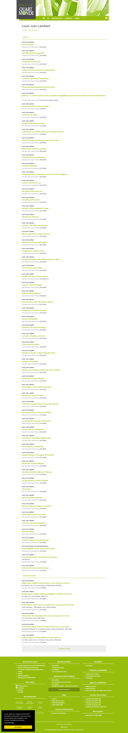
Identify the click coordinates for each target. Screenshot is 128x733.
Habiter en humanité (30, 361)
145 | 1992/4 (42, 338)
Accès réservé (79, 729)
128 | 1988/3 (42, 491)
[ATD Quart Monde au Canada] (30, 707)
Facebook (21, 688)
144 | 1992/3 (42, 347)
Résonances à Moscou (30, 217)
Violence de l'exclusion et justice (34, 310)
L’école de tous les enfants (32, 268)
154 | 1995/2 (42, 245)
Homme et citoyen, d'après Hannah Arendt (38, 353)
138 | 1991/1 (42, 406)
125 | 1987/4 (42, 525)
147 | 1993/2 (42, 304)
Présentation (57, 18)
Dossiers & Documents (59, 713)
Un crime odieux (28, 531)
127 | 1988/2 (42, 517)
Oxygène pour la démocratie (33, 251)
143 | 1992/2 (42, 355)
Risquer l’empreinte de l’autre (33, 123)
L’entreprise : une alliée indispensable (36, 438)
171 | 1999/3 (42, 126)
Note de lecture (33, 30)
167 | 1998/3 (42, 168)
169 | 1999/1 (42, 143)
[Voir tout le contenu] (84, 18)
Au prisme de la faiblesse (31, 293)
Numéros (68, 18)
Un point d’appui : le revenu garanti (35, 540)
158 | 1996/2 (42, 64)
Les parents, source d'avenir (33, 395)
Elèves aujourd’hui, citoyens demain (36, 234)
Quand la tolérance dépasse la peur (35, 208)
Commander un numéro (93, 676)
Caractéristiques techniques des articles (98, 690)
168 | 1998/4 (42, 160)
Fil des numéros (23, 686)
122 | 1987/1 (42, 570)
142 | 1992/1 (42, 372)
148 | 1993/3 (42, 296)
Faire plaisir (26, 489)
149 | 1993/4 (42, 287)
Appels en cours (91, 686)
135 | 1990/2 (42, 440)
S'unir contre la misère (30, 344)
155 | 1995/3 (42, 236)
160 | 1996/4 (42, 211)
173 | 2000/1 (42, 588)
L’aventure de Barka (29, 115)
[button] (48, 18)
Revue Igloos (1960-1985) (94, 715)
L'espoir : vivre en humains (32, 285)
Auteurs (54, 699)
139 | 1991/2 (42, 398)
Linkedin (20, 692)
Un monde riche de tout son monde (35, 106)
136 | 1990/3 (42, 432)
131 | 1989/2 (42, 474)
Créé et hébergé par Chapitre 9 (54, 729)
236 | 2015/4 (42, 89)
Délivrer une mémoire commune (34, 149)
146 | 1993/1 (42, 321)
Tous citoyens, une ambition (33, 446)
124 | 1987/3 (42, 72)
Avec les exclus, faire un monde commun (37, 302)
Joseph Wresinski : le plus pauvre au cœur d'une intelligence (45, 174)
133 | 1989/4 (42, 457)
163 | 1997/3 (42, 194)
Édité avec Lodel (69, 729)
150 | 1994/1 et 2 (44, 279)
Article (25, 30)
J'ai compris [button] (18, 727)
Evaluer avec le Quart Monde (33, 378)
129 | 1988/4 (42, 483)
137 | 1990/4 (42, 415)
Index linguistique (57, 705)
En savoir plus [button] (9, 722)
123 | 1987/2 (42, 534)
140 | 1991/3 (42, 389)
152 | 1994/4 (42, 270)
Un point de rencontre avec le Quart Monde (31, 665)
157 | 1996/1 (42, 219)
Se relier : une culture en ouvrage (34, 225)
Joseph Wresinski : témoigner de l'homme (38, 455)
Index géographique (58, 703)
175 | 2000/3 (42, 599)
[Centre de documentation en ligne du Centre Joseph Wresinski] (40, 712)
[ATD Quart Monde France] (40, 702)
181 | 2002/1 (42, 117)
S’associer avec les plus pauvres (34, 523)
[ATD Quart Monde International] (19, 702)
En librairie (89, 678)
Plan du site (64, 727)
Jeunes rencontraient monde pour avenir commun (41, 370)
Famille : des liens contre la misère (35, 276)
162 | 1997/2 (42, 81)
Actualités (89, 665)
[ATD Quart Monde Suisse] (40, 707)
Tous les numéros (63, 689)
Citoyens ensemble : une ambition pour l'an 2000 (40, 259)
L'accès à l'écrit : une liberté (32, 429)
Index (77, 18)
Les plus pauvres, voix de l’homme (35, 480)
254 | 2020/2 (42, 47)
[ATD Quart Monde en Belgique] (19, 707)
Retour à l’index (65, 648)
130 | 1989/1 (42, 449)
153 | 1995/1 (42, 262)
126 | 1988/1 (42, 508)
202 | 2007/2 (42, 109)
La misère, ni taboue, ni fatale (33, 336)
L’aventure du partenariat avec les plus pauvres (40, 404)
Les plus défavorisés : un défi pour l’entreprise (39, 557)
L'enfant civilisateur (29, 166)
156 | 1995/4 (42, 228)
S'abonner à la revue (92, 674)
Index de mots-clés (58, 701)
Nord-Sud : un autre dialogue (33, 463)
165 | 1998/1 (42, 177)
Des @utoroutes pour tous (32, 191)
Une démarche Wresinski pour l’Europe (37, 472)
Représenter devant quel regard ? (35, 242)
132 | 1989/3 (42, 466)
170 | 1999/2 (42, 134)
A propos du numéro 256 (93, 703)
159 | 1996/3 (42, 55)
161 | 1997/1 (42, 202)
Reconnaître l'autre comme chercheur (37, 387)
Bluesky (20, 690)
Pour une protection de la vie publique (36, 412)
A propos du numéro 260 (93, 699)
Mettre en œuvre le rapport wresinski (36, 506)
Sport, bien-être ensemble (32, 497)
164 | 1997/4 (42, 185)
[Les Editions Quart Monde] (30, 702)
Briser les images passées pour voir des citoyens (40, 140)
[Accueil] (44, 18)
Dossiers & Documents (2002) (48, 100)
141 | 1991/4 (42, 381)
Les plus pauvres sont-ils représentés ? (37, 421)
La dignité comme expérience (33, 157)
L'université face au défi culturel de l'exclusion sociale (42, 132)
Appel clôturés (90, 688)
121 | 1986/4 (42, 562)
